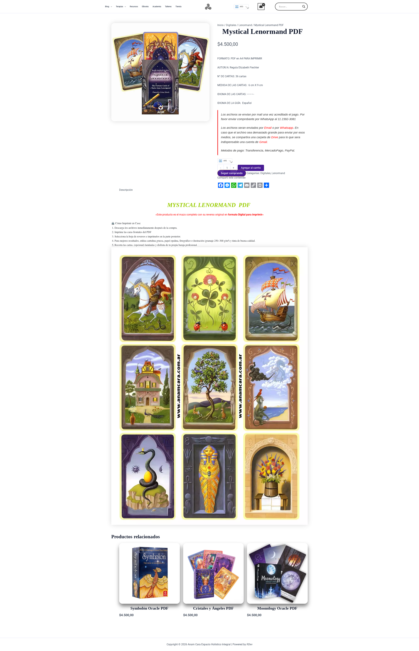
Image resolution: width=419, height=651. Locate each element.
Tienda (178, 6)
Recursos (134, 6)
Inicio (220, 25)
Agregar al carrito (251, 167)
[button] (110, 6)
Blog (107, 6)
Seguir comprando (232, 173)
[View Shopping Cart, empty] (258, 6)
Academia (157, 6)
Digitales (231, 25)
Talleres (168, 6)
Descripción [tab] (126, 189)
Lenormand (245, 25)
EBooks (145, 6)
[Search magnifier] (303, 6)
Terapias (119, 6)
